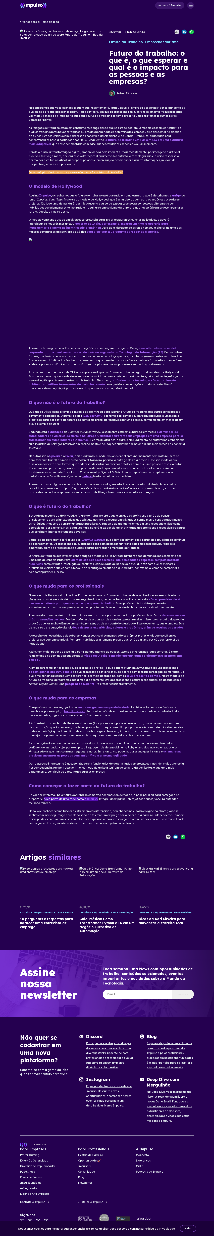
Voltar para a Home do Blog (40, 21)
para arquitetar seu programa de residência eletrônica (122, 231)
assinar (183, 994)
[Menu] (190, 5)
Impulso (92, 799)
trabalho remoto (74, 711)
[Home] (33, 5)
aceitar (188, 1228)
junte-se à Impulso (170, 5)
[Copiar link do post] (177, 32)
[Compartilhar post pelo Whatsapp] (191, 32)
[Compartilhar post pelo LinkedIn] (184, 32)
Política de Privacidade (159, 1228)
